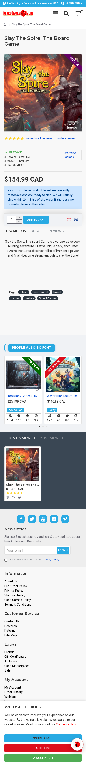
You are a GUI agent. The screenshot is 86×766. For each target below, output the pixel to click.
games (15, 298)
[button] (39, 426)
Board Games (47, 298)
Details (37, 231)
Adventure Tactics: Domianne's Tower (63, 396)
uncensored (40, 292)
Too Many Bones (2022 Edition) (24, 396)
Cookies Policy (66, 724)
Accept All (44, 758)
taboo (24, 292)
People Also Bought (31, 348)
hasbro (29, 298)
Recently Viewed (19, 438)
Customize (44, 738)
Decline (44, 748)
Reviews (56, 231)
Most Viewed (51, 438)
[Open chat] (77, 744)
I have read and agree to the (34, 559)
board (57, 292)
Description (15, 231)
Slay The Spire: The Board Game (22, 484)
